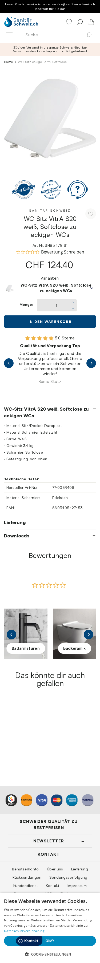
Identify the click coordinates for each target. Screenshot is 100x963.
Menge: (26, 304)
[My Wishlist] (69, 22)
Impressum (77, 885)
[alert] (50, 928)
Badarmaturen (26, 648)
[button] (50, 954)
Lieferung (15, 522)
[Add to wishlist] (90, 213)
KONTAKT (49, 854)
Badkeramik (74, 648)
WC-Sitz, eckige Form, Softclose (22, 742)
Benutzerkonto (25, 869)
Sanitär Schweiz (50, 210)
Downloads (16, 536)
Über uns (55, 869)
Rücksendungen (27, 877)
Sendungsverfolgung (68, 877)
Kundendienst (25, 885)
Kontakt (52, 885)
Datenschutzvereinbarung (24, 931)
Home (8, 62)
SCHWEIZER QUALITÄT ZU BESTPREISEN (49, 824)
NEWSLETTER (48, 840)
